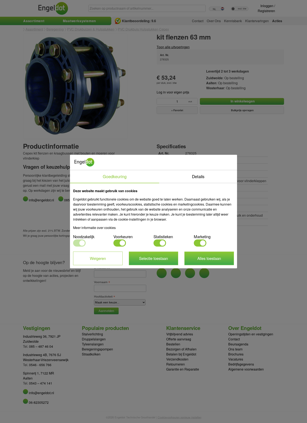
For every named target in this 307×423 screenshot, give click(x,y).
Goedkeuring (115, 176)
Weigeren (98, 258)
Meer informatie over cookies (94, 227)
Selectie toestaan (153, 258)
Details (198, 176)
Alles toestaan (209, 258)
